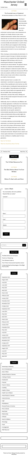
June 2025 (4, 285)
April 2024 (4, 316)
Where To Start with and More (14, 179)
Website (4, 225)
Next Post (22, 151)
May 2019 (4, 353)
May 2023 (4, 330)
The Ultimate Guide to (8, 260)
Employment (5, 379)
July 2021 (4, 332)
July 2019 (4, 351)
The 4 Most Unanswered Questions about (13, 262)
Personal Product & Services (8, 406)
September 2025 (6, 277)
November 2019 (6, 340)
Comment (5, 196)
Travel (3, 424)
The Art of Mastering (7, 258)
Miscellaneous (5, 403)
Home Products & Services (8, 395)
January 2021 (5, 335)
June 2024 (4, 311)
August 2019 (5, 348)
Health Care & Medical (7, 392)
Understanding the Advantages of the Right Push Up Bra (13, 266)
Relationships (5, 414)
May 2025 (4, 287)
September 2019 (6, 345)
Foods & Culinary (6, 385)
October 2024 (5, 306)
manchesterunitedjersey (8, 15)
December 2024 (6, 301)
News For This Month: (6, 141)
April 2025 (4, 290)
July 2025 (4, 282)
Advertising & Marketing (7, 366)
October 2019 (5, 343)
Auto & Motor (5, 371)
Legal (3, 400)
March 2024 (5, 319)
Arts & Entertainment (7, 369)
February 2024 (5, 322)
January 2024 (5, 324)
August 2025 (5, 279)
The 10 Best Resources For (14, 162)
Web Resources (5, 429)
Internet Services (6, 398)
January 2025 (5, 298)
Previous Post (6, 151)
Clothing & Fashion (6, 377)
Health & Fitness (6, 390)
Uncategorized (5, 427)
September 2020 (6, 337)
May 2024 (4, 314)
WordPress (14, 454)
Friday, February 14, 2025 (20, 15)
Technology (4, 421)
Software (14, 11)
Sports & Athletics (6, 419)
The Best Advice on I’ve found (10, 255)
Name (4, 213)
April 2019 (4, 356)
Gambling (4, 387)
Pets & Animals (5, 408)
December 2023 (6, 327)
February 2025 (5, 295)
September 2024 (6, 308)
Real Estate (4, 411)
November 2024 (6, 303)
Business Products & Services (9, 374)
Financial (4, 382)
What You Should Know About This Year (10, 143)
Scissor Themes (11, 453)
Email (4, 219)
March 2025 (5, 293)
